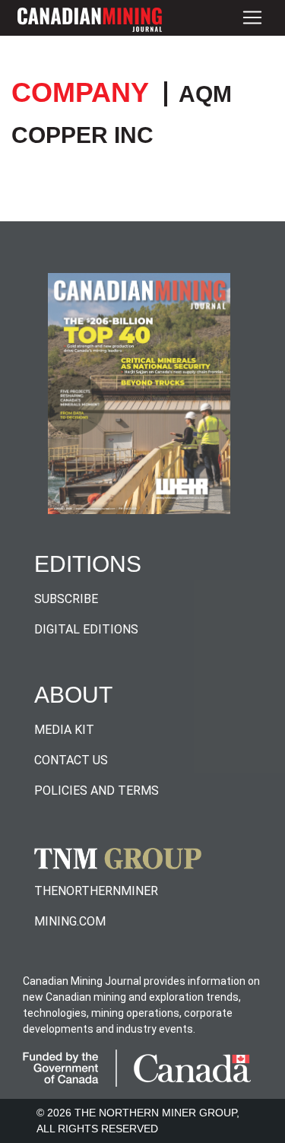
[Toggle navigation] (252, 18)
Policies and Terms (96, 790)
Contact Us (71, 760)
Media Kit (64, 729)
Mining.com (70, 921)
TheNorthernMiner (96, 891)
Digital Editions (86, 629)
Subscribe (66, 599)
